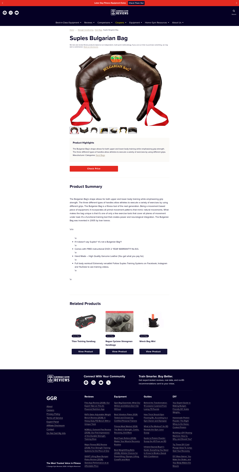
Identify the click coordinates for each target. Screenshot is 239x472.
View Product (85, 351)
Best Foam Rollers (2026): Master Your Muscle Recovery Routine (127, 441)
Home (72, 30)
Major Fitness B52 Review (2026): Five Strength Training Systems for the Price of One (97, 447)
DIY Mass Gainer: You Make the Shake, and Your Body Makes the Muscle (182, 461)
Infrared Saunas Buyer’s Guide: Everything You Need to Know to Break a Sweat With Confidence (156, 451)
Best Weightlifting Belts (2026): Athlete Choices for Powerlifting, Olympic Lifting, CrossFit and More (126, 455)
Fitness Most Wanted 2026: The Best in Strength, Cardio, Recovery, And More (126, 429)
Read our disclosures (91, 47)
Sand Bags (98, 30)
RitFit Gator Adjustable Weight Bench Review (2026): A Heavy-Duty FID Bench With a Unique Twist (98, 419)
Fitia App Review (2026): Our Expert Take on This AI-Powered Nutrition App (97, 405)
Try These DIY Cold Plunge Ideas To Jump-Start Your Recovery (182, 447)
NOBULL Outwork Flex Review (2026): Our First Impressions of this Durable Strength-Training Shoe (98, 434)
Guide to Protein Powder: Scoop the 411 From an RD (155, 440)
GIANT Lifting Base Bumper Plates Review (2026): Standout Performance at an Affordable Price (97, 461)
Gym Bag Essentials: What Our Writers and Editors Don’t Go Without (127, 405)
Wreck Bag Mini (147, 341)
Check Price (93, 168)
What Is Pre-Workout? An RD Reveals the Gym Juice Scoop (156, 429)
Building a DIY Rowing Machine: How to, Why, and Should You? (182, 435)
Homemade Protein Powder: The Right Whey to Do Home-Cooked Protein (181, 422)
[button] (2, 3)
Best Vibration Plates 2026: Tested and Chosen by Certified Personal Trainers (126, 417)
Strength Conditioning (85, 30)
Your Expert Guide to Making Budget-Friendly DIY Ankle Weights (182, 407)
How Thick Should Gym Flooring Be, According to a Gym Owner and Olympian (156, 417)
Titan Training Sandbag (83, 341)
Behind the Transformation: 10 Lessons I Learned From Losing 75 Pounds (155, 405)
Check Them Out (136, 3)
